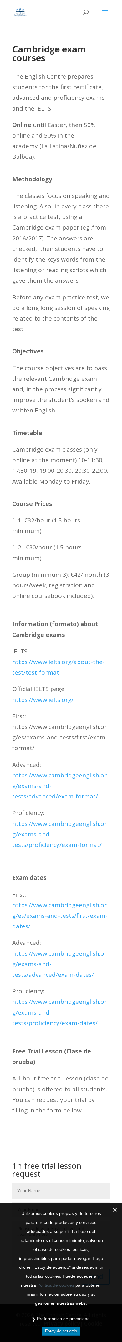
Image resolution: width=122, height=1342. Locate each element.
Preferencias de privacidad (63, 1318)
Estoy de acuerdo (61, 1331)
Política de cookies (55, 1285)
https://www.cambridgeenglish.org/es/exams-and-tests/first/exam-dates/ (60, 915)
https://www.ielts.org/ (43, 700)
